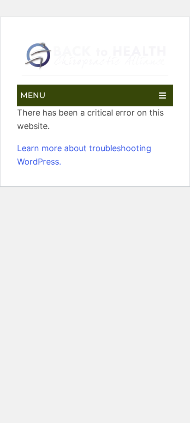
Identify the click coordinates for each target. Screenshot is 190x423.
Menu (32, 95)
